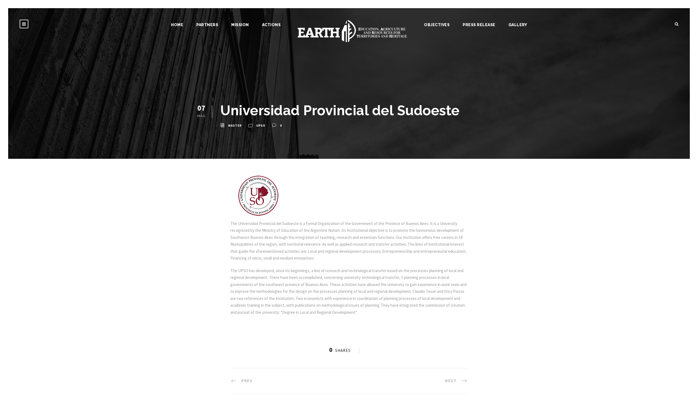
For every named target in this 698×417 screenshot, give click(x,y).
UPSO (260, 125)
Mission (240, 25)
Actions (271, 25)
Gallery (518, 25)
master (235, 125)
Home (177, 25)
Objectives (437, 25)
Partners (207, 25)
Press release (479, 25)
